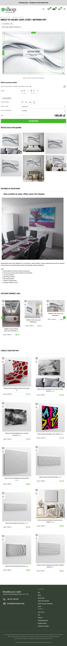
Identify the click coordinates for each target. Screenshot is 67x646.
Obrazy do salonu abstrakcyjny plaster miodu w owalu (17, 388)
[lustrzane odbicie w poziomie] (30, 102)
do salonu (21, 17)
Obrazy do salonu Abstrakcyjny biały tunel (15, 566)
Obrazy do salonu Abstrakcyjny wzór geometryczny (17, 478)
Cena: (2, 115)
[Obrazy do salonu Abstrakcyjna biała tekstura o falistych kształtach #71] (50, 548)
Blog (39, 592)
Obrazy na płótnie (7, 17)
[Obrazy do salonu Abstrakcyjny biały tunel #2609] (16, 549)
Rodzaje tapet (41, 598)
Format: (3, 90)
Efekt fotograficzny (6, 110)
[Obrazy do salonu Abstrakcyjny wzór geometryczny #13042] (16, 461)
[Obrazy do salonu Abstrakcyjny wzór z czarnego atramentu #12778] (16, 416)
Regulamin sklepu (42, 623)
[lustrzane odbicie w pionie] (34, 102)
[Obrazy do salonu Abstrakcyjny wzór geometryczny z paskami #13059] (50, 503)
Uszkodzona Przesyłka (43, 626)
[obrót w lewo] (26, 102)
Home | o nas (41, 612)
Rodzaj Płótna (4, 106)
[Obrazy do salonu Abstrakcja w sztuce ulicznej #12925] (50, 417)
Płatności (40, 617)
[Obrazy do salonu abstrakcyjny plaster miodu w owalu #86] (16, 372)
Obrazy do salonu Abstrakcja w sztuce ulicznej (48, 434)
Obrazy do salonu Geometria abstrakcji (48, 477)
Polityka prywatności (43, 620)
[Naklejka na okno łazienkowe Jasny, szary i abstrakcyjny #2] (11, 313)
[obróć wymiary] (64, 86)
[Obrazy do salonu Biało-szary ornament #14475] (16, 506)
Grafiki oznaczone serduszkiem (45, 603)
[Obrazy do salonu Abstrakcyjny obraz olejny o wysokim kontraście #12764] (50, 372)
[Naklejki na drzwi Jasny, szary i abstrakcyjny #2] (33, 309)
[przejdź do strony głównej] (9, 10)
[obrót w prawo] (22, 102)
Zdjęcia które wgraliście (43, 601)
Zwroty (39, 606)
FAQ (39, 615)
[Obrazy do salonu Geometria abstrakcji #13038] (50, 460)
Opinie (39, 595)
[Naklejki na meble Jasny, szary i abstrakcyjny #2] (56, 306)
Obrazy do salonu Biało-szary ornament (15, 523)
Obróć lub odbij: (5, 102)
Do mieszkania (15, 17)
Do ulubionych (6, 23)
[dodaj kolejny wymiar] (16, 86)
